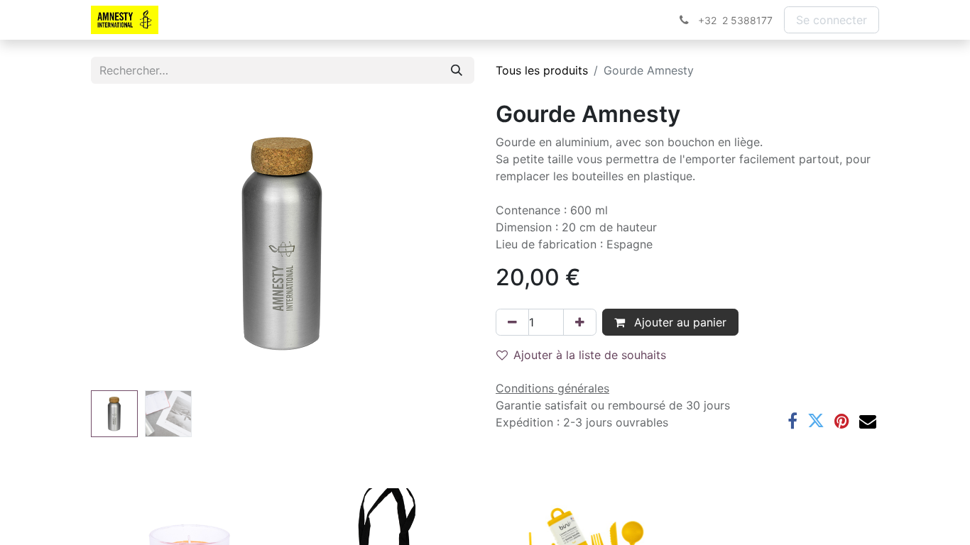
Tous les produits (542, 70)
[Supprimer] (512, 322)
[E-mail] (867, 420)
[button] (119, 243)
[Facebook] (792, 420)
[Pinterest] (841, 420)
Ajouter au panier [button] (678, 322)
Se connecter (831, 20)
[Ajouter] (579, 322)
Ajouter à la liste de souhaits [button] (589, 355)
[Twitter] (815, 420)
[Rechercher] (456, 70)
